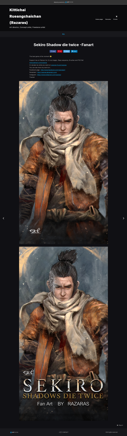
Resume (108, 19)
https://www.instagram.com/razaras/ (49, 75)
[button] (120, 425)
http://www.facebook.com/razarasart (53, 70)
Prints (115, 19)
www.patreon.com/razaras (38, 62)
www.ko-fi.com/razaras (59, 65)
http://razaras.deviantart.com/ (47, 72)
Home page (99, 19)
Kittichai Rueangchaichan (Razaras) (25, 16)
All (63, 34)
